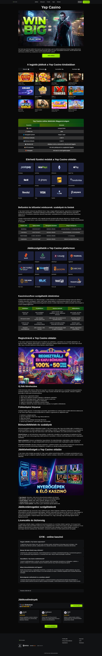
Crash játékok (58, 69)
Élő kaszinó (41, 69)
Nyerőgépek (75, 69)
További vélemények (51, 626)
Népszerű (25, 69)
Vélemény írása (76, 605)
